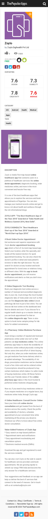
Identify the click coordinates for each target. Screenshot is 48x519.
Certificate (27, 501)
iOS (7, 110)
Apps (8, 115)
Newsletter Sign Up (25, 504)
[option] (15, 146)
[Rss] (31, 514)
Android (15, 110)
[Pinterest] (26, 514)
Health (24, 110)
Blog (20, 501)
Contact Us (11, 501)
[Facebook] (16, 514)
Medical (33, 110)
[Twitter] (21, 514)
